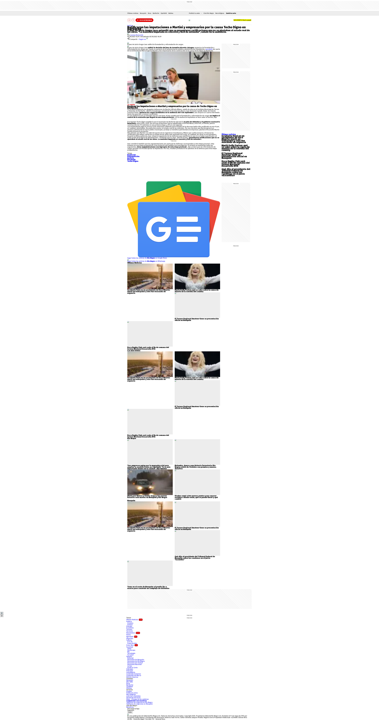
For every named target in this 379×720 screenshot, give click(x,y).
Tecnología (131, 653)
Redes (128, 635)
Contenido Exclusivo (133, 674)
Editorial (130, 658)
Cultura (128, 640)
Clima (129, 648)
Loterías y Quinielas (133, 696)
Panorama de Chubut (135, 663)
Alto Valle (129, 682)
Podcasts (129, 671)
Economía (130, 628)
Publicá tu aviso (132, 693)
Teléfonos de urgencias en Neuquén (139, 704)
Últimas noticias (132, 13)
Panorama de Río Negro (136, 661)
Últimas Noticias (134, 620)
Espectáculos (132, 643)
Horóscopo (131, 650)
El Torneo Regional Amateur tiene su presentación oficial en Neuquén (234, 155)
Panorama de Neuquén (135, 660)
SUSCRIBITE (242, 20)
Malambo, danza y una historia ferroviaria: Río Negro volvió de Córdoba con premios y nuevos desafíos (195, 467)
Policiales (129, 669)
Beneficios (130, 707)
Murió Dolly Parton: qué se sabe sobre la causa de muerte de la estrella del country (236, 148)
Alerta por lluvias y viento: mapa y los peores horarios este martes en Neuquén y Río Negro (147, 497)
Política (129, 621)
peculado (209, 49)
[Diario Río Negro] (189, 20)
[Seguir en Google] (128, 46)
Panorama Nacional (134, 664)
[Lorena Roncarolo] (128, 33)
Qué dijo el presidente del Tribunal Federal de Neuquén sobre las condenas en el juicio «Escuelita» (236, 172)
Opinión (129, 656)
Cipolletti (164, 13)
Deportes (129, 638)
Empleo (129, 691)
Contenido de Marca (133, 675)
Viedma (170, 13)
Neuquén (143, 13)
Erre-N (129, 642)
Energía (129, 626)
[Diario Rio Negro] (128, 714)
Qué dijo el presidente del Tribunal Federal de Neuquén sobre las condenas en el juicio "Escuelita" (195, 558)
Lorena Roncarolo (136, 35)
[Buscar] (133, 20)
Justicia (130, 25)
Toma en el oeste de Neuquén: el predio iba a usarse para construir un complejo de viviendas (148, 587)
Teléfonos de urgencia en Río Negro (139, 702)
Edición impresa (132, 677)
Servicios (129, 631)
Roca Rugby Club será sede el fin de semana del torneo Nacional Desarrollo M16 (236, 163)
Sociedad (129, 647)
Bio (128, 652)
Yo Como (130, 655)
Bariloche (156, 13)
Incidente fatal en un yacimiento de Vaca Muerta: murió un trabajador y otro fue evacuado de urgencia (234, 139)
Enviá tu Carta (132, 667)
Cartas (129, 666)
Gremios (130, 623)
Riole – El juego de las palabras (137, 699)
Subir (130, 712)
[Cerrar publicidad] (2, 613)
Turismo (129, 629)
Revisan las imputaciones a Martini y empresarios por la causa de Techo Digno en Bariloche (172, 107)
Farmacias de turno (133, 697)
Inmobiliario (130, 672)
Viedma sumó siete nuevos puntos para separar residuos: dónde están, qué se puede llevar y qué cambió (196, 497)
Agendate (131, 637)
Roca (149, 13)
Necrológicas (219, 13)
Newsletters (133, 633)
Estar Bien (131, 645)
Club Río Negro (209, 13)
